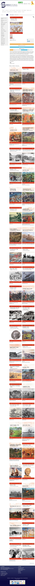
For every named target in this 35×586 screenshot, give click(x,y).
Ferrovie (2, 28)
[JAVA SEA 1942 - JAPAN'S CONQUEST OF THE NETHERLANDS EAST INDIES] (28, 430)
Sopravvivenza (3, 38)
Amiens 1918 (23, 400)
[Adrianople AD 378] (15, 314)
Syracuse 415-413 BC (12, 204)
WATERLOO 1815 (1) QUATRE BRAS (13, 520)
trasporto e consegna (3, 574)
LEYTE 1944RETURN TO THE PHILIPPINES (26, 184)
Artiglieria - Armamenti (4, 22)
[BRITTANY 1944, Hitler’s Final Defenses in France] (15, 352)
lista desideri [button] (22, 45)
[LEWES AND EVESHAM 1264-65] (28, 215)
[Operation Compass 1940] (15, 372)
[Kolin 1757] (28, 352)
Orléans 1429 (23, 539)
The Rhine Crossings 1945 (12, 400)
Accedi (29, 3)
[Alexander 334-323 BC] (28, 471)
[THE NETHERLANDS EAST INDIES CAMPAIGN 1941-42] (28, 135)
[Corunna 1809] (15, 116)
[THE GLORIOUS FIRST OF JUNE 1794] (15, 471)
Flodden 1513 (23, 341)
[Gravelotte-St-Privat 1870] (15, 551)
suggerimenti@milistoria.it (21, 569)
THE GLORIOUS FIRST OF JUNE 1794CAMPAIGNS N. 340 (13, 480)
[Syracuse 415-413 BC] (15, 195)
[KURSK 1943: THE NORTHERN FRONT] (28, 372)
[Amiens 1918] (28, 391)
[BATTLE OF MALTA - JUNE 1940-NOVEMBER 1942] (28, 235)
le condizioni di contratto (4, 572)
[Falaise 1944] (28, 75)
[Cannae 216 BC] (15, 333)
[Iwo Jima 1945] (28, 314)
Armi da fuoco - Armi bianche (4, 20)
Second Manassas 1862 (25, 164)
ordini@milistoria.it (20, 568)
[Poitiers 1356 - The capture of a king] (15, 294)
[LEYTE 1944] (28, 175)
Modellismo (2, 33)
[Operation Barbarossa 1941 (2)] (15, 96)
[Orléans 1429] (28, 530)
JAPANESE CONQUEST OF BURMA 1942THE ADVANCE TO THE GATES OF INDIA (14, 460)
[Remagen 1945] (28, 551)
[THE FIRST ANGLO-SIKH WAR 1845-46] (28, 96)
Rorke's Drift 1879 (24, 520)
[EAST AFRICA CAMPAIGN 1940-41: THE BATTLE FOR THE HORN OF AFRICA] (15, 235)
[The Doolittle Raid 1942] (28, 274)
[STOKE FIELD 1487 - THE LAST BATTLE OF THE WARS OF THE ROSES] (28, 294)
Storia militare (12, 14)
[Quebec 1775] (15, 175)
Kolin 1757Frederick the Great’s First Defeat (26, 361)
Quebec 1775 (11, 184)
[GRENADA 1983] (15, 75)
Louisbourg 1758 (11, 264)
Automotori (2, 44)
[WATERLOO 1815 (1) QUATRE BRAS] (15, 511)
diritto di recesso (3, 575)
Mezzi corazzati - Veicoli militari (3, 24)
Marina (2, 27)
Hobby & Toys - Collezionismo (3, 43)
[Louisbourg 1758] (15, 255)
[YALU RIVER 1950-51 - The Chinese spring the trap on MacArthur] (15, 530)
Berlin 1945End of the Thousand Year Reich (13, 500)
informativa (19, 572)
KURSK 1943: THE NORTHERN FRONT (26, 381)
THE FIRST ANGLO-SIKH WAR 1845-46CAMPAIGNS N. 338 (26, 105)
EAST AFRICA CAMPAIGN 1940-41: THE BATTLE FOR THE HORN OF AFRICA (15, 244)
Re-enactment (3, 41)
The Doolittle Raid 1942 (25, 283)
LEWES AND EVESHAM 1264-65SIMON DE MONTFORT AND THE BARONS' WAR (28, 224)
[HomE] (9, 4)
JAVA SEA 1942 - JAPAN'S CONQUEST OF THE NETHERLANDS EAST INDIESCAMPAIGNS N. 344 (27, 440)
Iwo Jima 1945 (23, 322)
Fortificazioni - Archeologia (3, 35)
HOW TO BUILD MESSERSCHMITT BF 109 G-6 (7, 568)
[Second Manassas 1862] (28, 156)
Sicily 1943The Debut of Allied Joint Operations (26, 500)
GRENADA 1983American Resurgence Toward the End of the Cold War (15, 85)
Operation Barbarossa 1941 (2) (13, 104)
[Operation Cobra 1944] (15, 156)
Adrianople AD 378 (11, 322)
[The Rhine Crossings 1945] (15, 391)
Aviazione (2, 25)
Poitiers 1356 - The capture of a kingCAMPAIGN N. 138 (13, 303)
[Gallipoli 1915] (15, 215)
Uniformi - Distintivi (3, 31)
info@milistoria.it (20, 570)
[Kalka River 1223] (28, 451)
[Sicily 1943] (28, 491)
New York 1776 (11, 439)
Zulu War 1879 (11, 283)
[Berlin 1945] (15, 491)
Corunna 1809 (11, 124)
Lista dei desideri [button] (21, 3)
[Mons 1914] (28, 255)
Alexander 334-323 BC (24, 479)
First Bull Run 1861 (11, 419)
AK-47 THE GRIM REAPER (4, 569)
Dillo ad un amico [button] (22, 48)
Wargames (2, 32)
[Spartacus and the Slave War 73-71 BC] (28, 116)
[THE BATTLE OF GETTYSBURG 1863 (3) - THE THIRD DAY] (28, 195)
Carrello (20, 2)
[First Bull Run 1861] (15, 411)
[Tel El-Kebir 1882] (28, 411)
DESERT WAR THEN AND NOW (5, 567)
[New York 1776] (15, 430)
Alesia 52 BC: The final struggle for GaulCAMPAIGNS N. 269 (14, 144)
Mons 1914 (23, 264)
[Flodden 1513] (28, 333)
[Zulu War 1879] (15, 274)
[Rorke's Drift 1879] (28, 511)
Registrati (26, 3)
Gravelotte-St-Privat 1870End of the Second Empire (12, 560)
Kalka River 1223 (24, 459)
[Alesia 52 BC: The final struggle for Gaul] (15, 135)
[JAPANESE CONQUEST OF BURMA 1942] (15, 451)
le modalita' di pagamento (4, 573)
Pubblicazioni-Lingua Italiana (4, 18)
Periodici (2, 37)
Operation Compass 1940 (12, 381)
